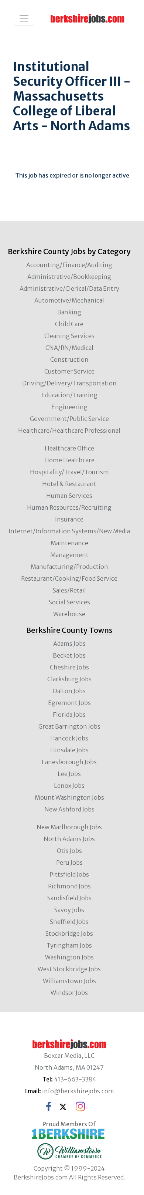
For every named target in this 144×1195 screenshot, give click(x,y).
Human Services (69, 495)
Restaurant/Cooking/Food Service (69, 578)
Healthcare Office (69, 448)
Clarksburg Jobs (69, 679)
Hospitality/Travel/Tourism (69, 472)
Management (69, 554)
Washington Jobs (69, 957)
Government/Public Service (69, 418)
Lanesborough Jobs (69, 762)
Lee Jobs (69, 773)
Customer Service (69, 371)
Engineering (69, 407)
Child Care (69, 324)
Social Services (69, 602)
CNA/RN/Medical (69, 347)
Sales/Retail (69, 590)
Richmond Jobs (69, 886)
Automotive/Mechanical (69, 300)
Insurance (69, 519)
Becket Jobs (69, 655)
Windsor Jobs (69, 992)
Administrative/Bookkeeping (69, 276)
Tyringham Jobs (69, 945)
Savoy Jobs (69, 910)
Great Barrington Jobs (69, 726)
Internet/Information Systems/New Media (69, 531)
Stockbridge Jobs (69, 933)
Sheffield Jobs (69, 921)
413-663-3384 (75, 1079)
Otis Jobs (69, 850)
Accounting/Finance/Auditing (69, 265)
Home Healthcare (69, 460)
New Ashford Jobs (69, 809)
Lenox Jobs (69, 785)
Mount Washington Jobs (69, 797)
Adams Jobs (69, 643)
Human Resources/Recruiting (69, 507)
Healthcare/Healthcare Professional (69, 430)
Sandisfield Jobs (69, 898)
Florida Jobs (69, 714)
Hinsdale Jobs (69, 750)
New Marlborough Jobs (69, 827)
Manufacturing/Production (69, 566)
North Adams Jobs (69, 839)
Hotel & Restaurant (69, 483)
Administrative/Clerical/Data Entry (69, 288)
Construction (69, 359)
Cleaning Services (69, 336)
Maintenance (69, 543)
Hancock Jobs (69, 738)
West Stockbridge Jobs (69, 969)
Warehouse (69, 614)
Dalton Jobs (69, 691)
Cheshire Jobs (69, 667)
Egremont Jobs (69, 702)
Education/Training (69, 395)
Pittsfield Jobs (69, 874)
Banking (69, 312)
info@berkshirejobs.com (78, 1091)
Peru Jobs (69, 862)
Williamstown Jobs (69, 981)
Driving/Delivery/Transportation (69, 383)
